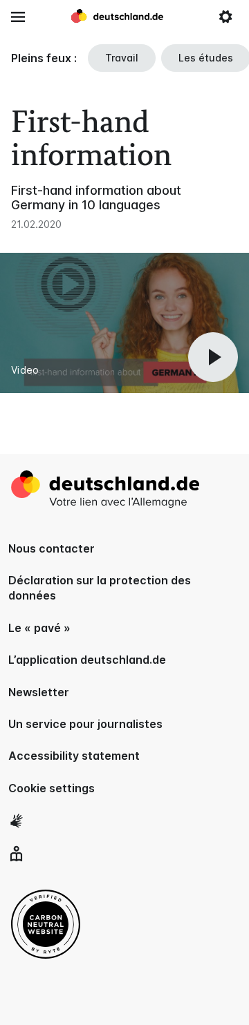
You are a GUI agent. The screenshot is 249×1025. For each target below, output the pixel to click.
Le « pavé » (39, 628)
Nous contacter (51, 548)
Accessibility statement (74, 756)
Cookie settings (51, 788)
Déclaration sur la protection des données (99, 587)
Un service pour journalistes (85, 724)
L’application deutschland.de (87, 660)
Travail (121, 58)
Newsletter (38, 692)
